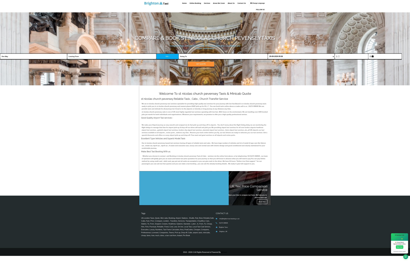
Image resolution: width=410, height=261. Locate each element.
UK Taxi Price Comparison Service (248, 188)
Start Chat (399, 247)
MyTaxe (224, 257)
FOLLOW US (260, 10)
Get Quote (201, 64)
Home (184, 3)
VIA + (167, 56)
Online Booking (195, 3)
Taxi (156, 3)
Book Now (262, 202)
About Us (231, 3)
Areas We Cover (219, 3)
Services (207, 3)
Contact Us (241, 3)
